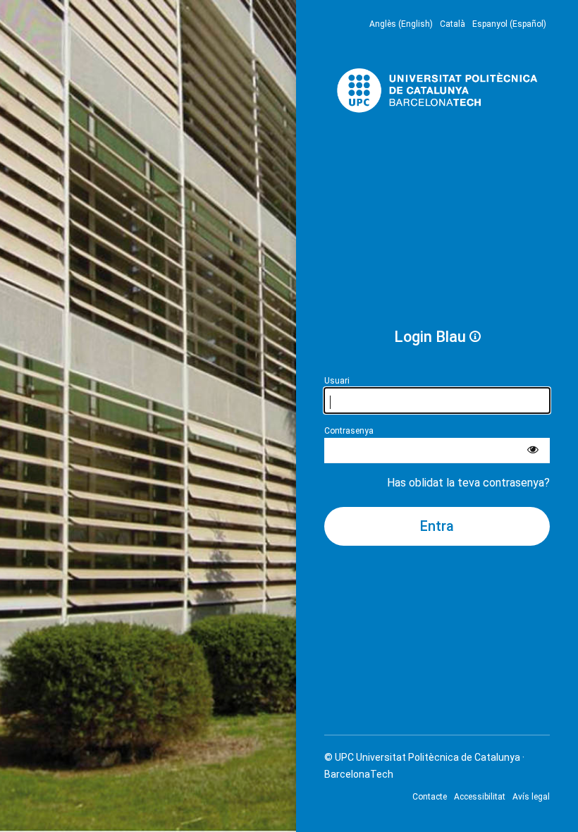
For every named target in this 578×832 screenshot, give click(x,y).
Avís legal (531, 797)
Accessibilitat (479, 797)
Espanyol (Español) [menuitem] (509, 24)
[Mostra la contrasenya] (533, 450)
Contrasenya (349, 431)
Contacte (429, 797)
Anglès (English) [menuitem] (401, 24)
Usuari (337, 381)
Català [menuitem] (452, 24)
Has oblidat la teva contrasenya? (468, 482)
